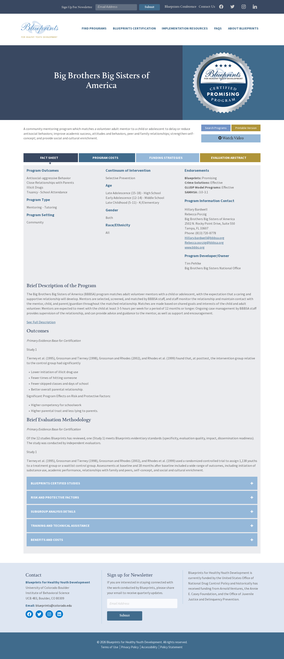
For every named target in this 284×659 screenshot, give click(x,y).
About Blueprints (242, 28)
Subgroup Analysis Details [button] (53, 511)
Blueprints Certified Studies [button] (55, 483)
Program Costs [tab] (105, 158)
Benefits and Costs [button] (47, 540)
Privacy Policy (130, 647)
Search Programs (216, 128)
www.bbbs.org (195, 247)
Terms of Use (109, 647)
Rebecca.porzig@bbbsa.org (204, 242)
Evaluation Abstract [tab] (228, 158)
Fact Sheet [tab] (49, 158)
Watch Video (233, 138)
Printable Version (246, 128)
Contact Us (207, 7)
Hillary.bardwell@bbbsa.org (204, 238)
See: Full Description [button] (41, 322)
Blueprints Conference (180, 7)
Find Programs (94, 28)
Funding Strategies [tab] (166, 158)
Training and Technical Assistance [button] (60, 525)
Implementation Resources (185, 28)
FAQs (218, 28)
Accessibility (149, 647)
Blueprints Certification (134, 28)
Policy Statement (171, 647)
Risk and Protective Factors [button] (55, 497)
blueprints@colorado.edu (54, 605)
